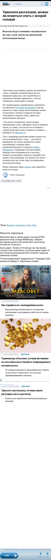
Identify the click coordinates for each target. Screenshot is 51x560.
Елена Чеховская (17, 175)
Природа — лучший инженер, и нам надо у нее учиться (29, 549)
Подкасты (40, 556)
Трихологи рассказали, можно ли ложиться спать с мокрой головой (25, 15)
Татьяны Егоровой (25, 107)
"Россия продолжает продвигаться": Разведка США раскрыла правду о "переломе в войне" (25, 259)
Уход (28, 225)
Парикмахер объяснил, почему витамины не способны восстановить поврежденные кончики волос (25, 362)
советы (27, 166)
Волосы (10, 225)
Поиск (42, 4)
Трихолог (20, 225)
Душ (34, 225)
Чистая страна (9, 549)
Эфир (47, 556)
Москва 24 (20, 132)
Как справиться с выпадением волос (22, 305)
